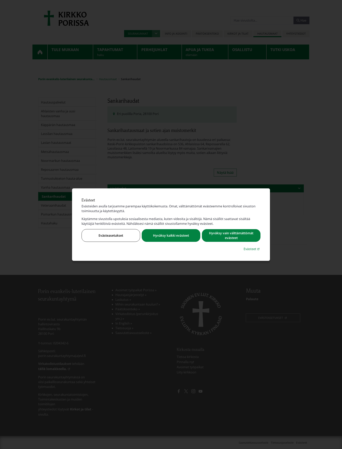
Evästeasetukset (111, 235)
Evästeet (252, 249)
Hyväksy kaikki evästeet (171, 235)
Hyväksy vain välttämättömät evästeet (231, 235)
